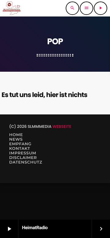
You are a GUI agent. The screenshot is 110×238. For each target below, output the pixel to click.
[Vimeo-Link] (11, 8)
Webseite (62, 126)
